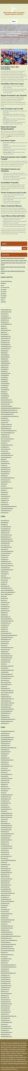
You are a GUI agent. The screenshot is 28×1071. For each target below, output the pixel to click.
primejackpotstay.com (6, 1022)
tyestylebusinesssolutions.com (8, 966)
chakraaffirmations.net (6, 778)
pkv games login (5, 287)
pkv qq (10, 1043)
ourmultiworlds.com (6, 526)
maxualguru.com (5, 801)
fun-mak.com (4, 956)
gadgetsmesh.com (5, 837)
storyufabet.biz (4, 385)
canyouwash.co (5, 316)
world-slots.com (5, 764)
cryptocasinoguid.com (6, 406)
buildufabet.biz (4, 397)
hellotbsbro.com (5, 844)
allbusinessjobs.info (6, 741)
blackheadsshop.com (6, 938)
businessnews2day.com (7, 926)
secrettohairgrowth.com (7, 637)
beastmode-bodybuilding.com (8, 747)
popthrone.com (5, 762)
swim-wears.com (5, 545)
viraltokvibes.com (5, 567)
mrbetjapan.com (5, 625)
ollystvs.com (4, 862)
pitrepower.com (5, 694)
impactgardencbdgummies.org (9, 506)
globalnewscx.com (5, 864)
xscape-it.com (4, 422)
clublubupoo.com (5, 975)
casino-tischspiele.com (7, 594)
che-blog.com (4, 768)
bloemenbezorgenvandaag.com (9, 635)
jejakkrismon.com (5, 610)
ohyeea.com (4, 490)
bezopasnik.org (5, 643)
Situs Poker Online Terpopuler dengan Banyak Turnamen (14, 13)
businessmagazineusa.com (7, 919)
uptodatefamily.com (6, 481)
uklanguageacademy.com (7, 737)
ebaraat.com (4, 332)
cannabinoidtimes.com (6, 813)
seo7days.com (4, 631)
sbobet (16, 1055)
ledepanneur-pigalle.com (7, 666)
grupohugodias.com (6, 457)
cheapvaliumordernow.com (8, 950)
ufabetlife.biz (4, 371)
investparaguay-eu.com (7, 445)
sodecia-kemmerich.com (7, 954)
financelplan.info (5, 749)
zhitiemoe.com (4, 492)
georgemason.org (5, 733)
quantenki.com (4, 917)
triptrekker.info (4, 905)
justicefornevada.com (6, 839)
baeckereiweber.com (6, 309)
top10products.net (5, 743)
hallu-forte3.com (5, 680)
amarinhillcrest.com (6, 577)
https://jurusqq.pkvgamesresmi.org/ (17, 1063)
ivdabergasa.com (5, 434)
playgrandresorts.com (6, 1028)
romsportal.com (5, 1030)
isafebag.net (4, 584)
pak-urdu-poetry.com (6, 856)
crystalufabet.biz (5, 389)
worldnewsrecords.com (7, 928)
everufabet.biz (4, 393)
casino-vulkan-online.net (7, 692)
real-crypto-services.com (7, 438)
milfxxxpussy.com (5, 479)
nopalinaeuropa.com (6, 510)
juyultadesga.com (5, 436)
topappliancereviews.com (7, 709)
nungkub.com (4, 494)
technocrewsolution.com (7, 565)
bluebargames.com (6, 536)
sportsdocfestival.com (6, 1032)
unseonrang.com (5, 854)
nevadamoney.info (5, 661)
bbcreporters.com (5, 404)
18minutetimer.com (5, 823)
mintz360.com (4, 790)
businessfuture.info (5, 751)
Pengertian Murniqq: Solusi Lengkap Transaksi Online (14, 260)
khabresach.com (5, 715)
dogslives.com (4, 866)
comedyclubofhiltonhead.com (8, 944)
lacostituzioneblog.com (7, 488)
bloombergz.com (5, 586)
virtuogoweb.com (5, 340)
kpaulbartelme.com (6, 942)
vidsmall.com (4, 923)
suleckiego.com (5, 723)
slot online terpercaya (6, 281)
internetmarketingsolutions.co (8, 860)
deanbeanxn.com (5, 758)
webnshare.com (5, 831)
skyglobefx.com (5, 897)
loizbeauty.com (5, 604)
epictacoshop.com (5, 653)
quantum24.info (5, 915)
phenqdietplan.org (5, 471)
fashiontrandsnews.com (7, 402)
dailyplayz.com (5, 991)
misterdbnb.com (5, 960)
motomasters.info (5, 909)
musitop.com (4, 484)
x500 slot (6, 1049)
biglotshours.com (5, 342)
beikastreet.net (4, 522)
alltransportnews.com (6, 399)
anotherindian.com (5, 496)
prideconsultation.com (6, 774)
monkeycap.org (5, 573)
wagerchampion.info (6, 891)
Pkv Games (9, 35)
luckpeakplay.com (5, 1010)
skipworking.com (5, 602)
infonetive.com (4, 651)
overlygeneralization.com (7, 833)
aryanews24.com (5, 420)
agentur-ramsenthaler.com (7, 901)
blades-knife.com (5, 876)
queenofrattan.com (5, 870)
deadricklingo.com (5, 895)
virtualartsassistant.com (7, 946)
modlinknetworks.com (6, 1003)
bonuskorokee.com (6, 981)
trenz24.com (4, 600)
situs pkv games (22, 1045)
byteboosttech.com (6, 336)
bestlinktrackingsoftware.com (8, 973)
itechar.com (4, 326)
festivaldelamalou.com (6, 539)
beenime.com (4, 952)
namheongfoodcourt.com (7, 676)
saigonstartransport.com (7, 647)
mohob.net (3, 792)
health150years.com (6, 561)
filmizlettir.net (4, 524)
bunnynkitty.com (5, 641)
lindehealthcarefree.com (7, 739)
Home (2, 35)
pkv (18, 1047)
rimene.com (4, 664)
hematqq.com (11, 1057)
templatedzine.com (6, 467)
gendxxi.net (4, 907)
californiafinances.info (6, 657)
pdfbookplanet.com (6, 868)
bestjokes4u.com (5, 780)
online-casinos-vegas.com (7, 702)
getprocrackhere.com (6, 993)
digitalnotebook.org (6, 798)
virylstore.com (4, 557)
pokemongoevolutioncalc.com (8, 1016)
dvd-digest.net (4, 668)
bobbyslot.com (4, 786)
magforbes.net (4, 571)
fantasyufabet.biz (5, 356)
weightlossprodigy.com (7, 794)
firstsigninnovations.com (7, 541)
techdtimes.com (5, 320)
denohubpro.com (5, 874)
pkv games (3, 289)
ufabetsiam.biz (4, 359)
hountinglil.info (4, 776)
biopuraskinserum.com (6, 655)
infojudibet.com (5, 753)
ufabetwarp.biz (4, 350)
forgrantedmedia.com (6, 547)
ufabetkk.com (4, 614)
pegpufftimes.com (5, 530)
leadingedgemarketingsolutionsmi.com (11, 408)
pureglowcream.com (6, 633)
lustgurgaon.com (5, 782)
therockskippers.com (6, 684)
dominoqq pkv (16, 1043)
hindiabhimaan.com (6, 713)
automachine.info (5, 887)
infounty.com (4, 443)
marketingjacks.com (6, 707)
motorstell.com (4, 559)
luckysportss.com (5, 1007)
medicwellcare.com (6, 921)
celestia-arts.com (5, 532)
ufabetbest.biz (4, 379)
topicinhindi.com (5, 735)
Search (4, 243)
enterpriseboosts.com (6, 588)
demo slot (14, 1049)
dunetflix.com (4, 475)
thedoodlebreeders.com (7, 455)
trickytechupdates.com (6, 711)
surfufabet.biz (4, 377)
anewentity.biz (4, 627)
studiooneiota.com (5, 880)
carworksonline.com (6, 553)
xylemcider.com (5, 498)
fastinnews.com (5, 995)
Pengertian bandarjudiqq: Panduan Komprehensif (13, 258)
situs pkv (3, 1047)
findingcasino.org (5, 882)
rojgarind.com (4, 819)
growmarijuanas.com (6, 829)
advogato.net (4, 582)
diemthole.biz (4, 612)
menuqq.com (4, 1043)
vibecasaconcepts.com (7, 913)
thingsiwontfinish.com (6, 1036)
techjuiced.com (5, 334)
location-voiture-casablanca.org (9, 940)
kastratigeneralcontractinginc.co (9, 410)
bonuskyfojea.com (5, 979)
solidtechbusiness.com (6, 932)
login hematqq (9, 1059)
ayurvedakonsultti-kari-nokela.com (10, 416)
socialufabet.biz (5, 375)
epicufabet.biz (4, 387)
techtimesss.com (5, 555)
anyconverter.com (5, 606)
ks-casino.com (4, 451)
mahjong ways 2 (22, 1049)
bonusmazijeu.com (5, 977)
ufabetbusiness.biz (5, 363)
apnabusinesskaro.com (7, 721)
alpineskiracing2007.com (7, 690)
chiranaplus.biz (4, 672)
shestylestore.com (5, 1034)
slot (21, 1047)
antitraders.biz (4, 418)
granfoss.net (4, 686)
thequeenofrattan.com (6, 872)
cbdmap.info (4, 755)
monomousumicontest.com (8, 893)
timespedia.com (5, 608)
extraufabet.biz (4, 369)
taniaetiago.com (5, 500)
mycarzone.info (5, 911)
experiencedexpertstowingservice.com (11, 936)
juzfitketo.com (4, 502)
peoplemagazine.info (6, 311)
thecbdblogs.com (5, 717)
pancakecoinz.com (5, 770)
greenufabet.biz (5, 365)
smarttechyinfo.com (6, 796)
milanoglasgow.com (6, 678)
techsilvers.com (5, 461)
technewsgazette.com (6, 618)
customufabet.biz (5, 383)
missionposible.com (6, 700)
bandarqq (3, 283)
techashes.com (4, 313)
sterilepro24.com (5, 930)
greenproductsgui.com (6, 815)
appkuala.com (4, 629)
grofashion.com (5, 1014)
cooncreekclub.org (5, 528)
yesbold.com (4, 328)
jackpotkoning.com (6, 1001)
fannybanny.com (5, 997)
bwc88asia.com (5, 447)
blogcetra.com (4, 858)
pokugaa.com (4, 1024)
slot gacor (8, 1047)
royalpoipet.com (5, 969)
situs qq (3, 299)
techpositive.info (5, 852)
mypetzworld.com (5, 440)
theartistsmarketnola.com (7, 670)
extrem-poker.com (5, 449)
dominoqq (3, 293)
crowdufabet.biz (5, 395)
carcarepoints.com (5, 453)
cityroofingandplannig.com (8, 432)
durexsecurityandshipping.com (9, 430)
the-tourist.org (4, 580)
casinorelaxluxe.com (6, 985)
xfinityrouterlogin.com (6, 704)
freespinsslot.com (5, 807)
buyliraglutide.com (5, 344)
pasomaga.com (5, 504)
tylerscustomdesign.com (7, 551)
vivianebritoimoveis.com (7, 569)
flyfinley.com (4, 772)
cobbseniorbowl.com (6, 426)
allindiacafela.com (5, 688)
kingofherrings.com (6, 623)
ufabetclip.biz (4, 352)
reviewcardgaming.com (7, 934)
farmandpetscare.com (6, 846)
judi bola (14, 1047)
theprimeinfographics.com (7, 948)
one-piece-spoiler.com (6, 878)
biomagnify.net (4, 512)
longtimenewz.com (5, 1005)
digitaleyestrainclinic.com (7, 698)
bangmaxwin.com (5, 649)
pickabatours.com (5, 745)
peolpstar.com (4, 549)
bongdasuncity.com (6, 803)
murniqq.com (4, 1057)
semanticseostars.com (6, 825)
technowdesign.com (6, 428)
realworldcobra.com (6, 885)
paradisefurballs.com (6, 809)
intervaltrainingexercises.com (8, 964)
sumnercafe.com (5, 473)
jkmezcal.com (4, 962)
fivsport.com (4, 465)
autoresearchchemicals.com (8, 719)
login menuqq (19, 1057)
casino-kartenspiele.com (7, 590)
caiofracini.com (5, 850)
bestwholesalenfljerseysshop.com (9, 412)
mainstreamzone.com (6, 827)
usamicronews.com (6, 1012)
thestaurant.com (5, 971)
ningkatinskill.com (5, 463)
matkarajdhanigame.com (7, 760)
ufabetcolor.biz (4, 367)
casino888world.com (6, 958)
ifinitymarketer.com (6, 999)
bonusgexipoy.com (6, 983)
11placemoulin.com (5, 788)
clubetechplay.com (5, 987)
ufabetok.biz (4, 391)
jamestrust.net (4, 598)
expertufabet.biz (5, 354)
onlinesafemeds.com (6, 346)
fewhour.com (4, 821)
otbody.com (4, 596)
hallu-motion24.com (6, 682)
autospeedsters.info (6, 889)
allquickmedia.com (5, 616)
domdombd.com (5, 989)
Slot (15, 35)
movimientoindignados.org (7, 477)
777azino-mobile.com (6, 424)
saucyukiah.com (5, 520)
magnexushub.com (5, 338)
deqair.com (4, 459)
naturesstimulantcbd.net (7, 508)
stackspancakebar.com (7, 674)
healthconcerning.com (6, 817)
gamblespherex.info (6, 899)
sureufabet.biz (4, 381)
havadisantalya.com (6, 318)
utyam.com (3, 486)
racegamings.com (5, 1020)
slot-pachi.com (4, 805)
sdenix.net (3, 575)
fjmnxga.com (4, 645)
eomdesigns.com (5, 903)
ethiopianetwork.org (6, 835)
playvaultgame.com (6, 1026)
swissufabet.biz (5, 361)
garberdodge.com (5, 543)
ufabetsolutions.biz (5, 373)
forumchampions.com (6, 534)
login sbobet (10, 1055)
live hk (2, 285)
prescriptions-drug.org (6, 563)
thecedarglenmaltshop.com (8, 731)
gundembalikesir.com (6, 324)
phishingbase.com (5, 1018)
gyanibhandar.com (5, 348)
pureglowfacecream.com (7, 621)
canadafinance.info (6, 659)
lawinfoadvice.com (5, 469)
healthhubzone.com (6, 330)
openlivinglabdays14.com (7, 414)
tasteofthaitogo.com (6, 639)
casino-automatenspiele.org (8, 592)
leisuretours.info (5, 841)
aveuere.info (4, 811)
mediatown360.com (6, 696)
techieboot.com (5, 322)
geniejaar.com (4, 784)
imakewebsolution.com (7, 766)
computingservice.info (6, 848)
